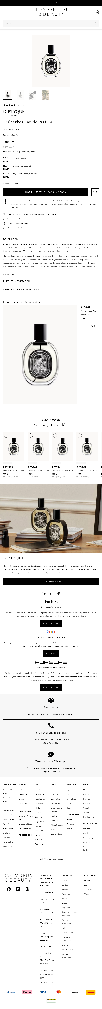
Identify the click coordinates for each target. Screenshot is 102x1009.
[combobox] (51, 23)
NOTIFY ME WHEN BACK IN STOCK (45, 192)
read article (51, 623)
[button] (97, 61)
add (93, 326)
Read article (51, 687)
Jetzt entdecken (51, 581)
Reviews (51, 654)
